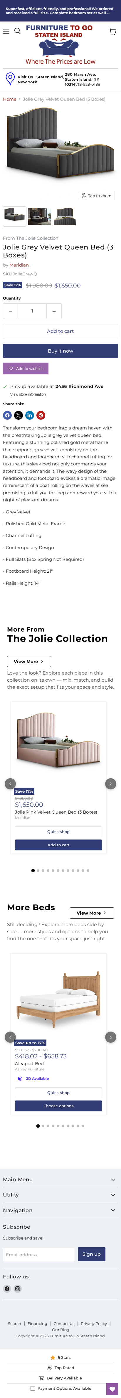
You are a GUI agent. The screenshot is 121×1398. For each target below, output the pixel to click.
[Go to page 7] (63, 870)
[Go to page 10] (78, 870)
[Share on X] (18, 415)
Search (14, 1323)
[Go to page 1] (33, 870)
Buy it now (60, 351)
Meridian (19, 265)
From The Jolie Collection (30, 238)
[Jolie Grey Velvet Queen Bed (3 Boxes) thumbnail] (14, 216)
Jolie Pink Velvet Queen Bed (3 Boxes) (56, 812)
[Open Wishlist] (112, 1389)
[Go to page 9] (73, 870)
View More (26, 661)
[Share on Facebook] (7, 415)
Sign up (92, 1254)
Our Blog (60, 1329)
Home (9, 99)
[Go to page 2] (38, 870)
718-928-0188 (87, 84)
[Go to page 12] (88, 870)
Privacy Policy (94, 1323)
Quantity (12, 298)
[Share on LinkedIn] (29, 415)
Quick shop (58, 831)
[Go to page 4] (48, 870)
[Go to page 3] (43, 870)
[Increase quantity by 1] (54, 311)
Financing (37, 1323)
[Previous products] (10, 783)
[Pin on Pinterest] (40, 415)
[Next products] (110, 783)
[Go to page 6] (58, 870)
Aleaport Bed (29, 1063)
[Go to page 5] (53, 870)
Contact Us (64, 1323)
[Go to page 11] (83, 870)
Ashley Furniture (29, 1069)
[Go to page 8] (68, 870)
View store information (28, 394)
